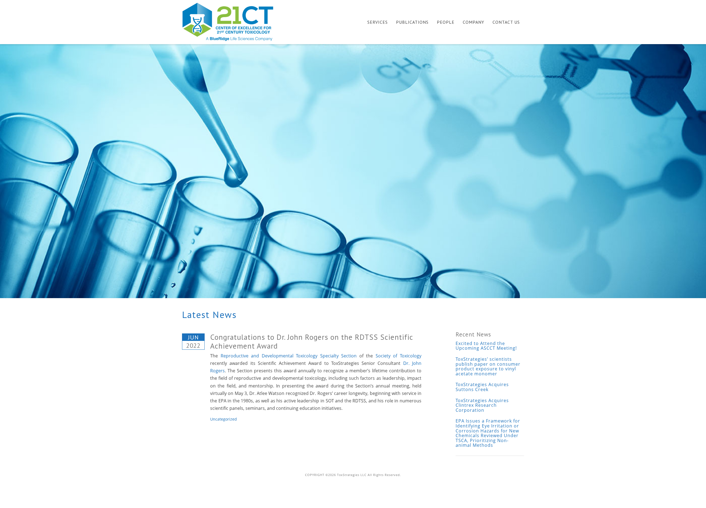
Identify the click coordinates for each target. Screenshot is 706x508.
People (445, 22)
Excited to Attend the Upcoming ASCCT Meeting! (486, 345)
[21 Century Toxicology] (231, 21)
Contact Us (506, 22)
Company (473, 22)
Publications (412, 22)
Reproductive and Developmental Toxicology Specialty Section (289, 356)
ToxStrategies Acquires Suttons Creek (482, 386)
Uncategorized (223, 419)
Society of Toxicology (398, 356)
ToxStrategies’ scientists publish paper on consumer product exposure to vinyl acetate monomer (488, 366)
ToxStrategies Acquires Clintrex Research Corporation (482, 405)
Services (377, 22)
